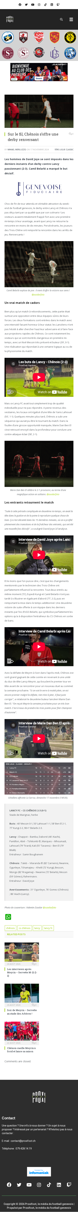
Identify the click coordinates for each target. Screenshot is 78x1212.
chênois (10, 928)
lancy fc (48, 928)
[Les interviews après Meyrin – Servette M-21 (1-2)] (22, 954)
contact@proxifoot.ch (23, 1141)
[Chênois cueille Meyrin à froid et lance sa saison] (22, 1033)
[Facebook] (20, 4)
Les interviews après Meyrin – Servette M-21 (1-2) (22, 972)
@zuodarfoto (38, 294)
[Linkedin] (51, 4)
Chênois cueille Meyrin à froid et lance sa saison (21, 1050)
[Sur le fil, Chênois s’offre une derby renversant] (39, 112)
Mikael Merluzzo (17, 149)
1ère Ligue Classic (63, 149)
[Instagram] (39, 4)
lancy (37, 928)
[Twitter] (26, 4)
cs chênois (24, 928)
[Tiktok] (45, 4)
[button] (71, 19)
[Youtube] (32, 4)
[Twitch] (58, 4)
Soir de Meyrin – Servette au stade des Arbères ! (22, 1012)
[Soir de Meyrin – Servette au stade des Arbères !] (22, 995)
